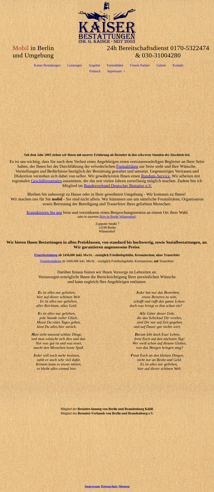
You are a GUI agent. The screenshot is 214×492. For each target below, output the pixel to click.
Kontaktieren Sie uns (44, 212)
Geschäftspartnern (46, 180)
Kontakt (178, 65)
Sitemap (124, 486)
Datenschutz (109, 486)
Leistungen (74, 65)
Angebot (94, 65)
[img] (107, 22)
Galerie (161, 65)
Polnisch (95, 71)
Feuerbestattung (45, 255)
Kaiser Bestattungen (47, 65)
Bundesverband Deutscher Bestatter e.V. (118, 185)
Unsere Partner (140, 65)
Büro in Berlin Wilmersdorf (117, 216)
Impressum (114, 71)
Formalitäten (115, 65)
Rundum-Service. (156, 176)
